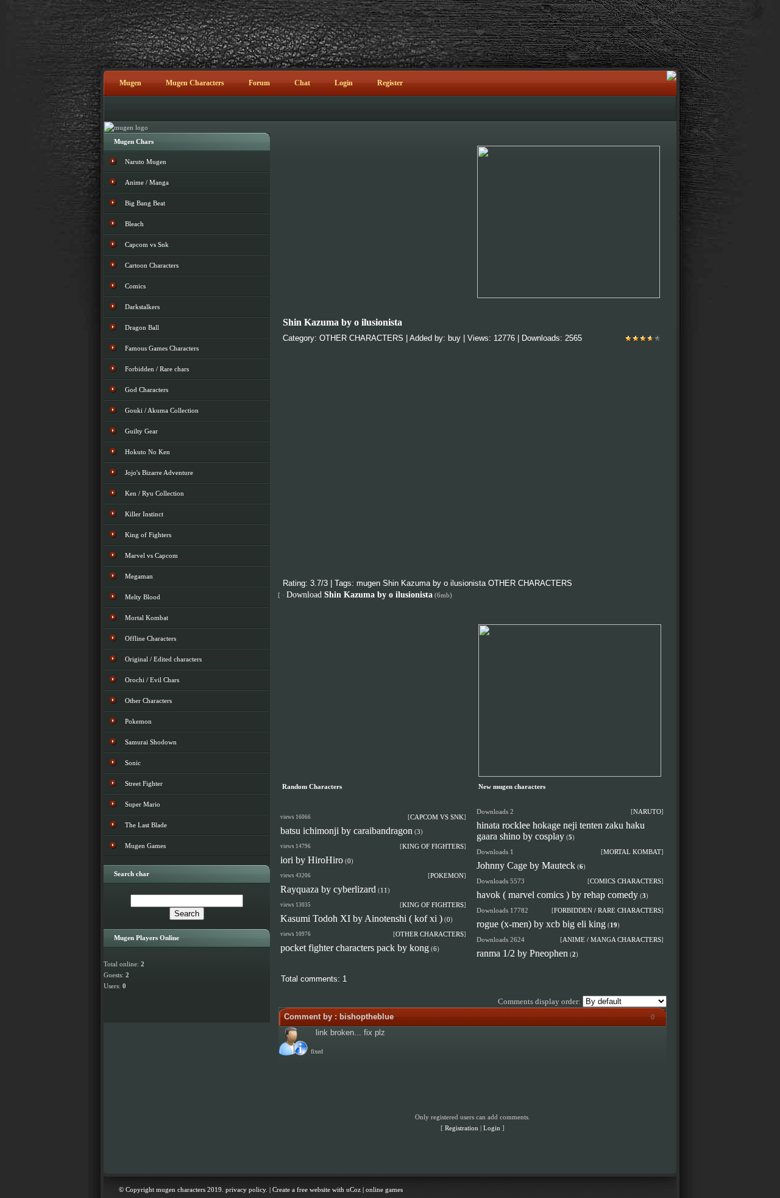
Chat (302, 83)
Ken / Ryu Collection (154, 493)
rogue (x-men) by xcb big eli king (541, 924)
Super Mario (142, 804)
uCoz (353, 1189)
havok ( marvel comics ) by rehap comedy (557, 895)
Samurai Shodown (151, 742)
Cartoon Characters (152, 265)
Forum (259, 83)
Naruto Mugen (145, 161)
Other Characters (148, 700)
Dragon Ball (142, 327)
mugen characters (180, 1189)
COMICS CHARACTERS (625, 881)
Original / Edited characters (163, 659)
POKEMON (447, 875)
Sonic (133, 762)
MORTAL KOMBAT (632, 851)
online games (384, 1189)
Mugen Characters (195, 83)
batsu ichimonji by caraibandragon (346, 830)
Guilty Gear (141, 431)
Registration (461, 1128)
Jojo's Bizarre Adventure (159, 472)
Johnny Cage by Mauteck (526, 865)
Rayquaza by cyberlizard (328, 889)
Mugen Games (145, 845)
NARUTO (647, 811)
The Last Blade (146, 825)
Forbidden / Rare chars (157, 369)
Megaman (139, 576)
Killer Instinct (144, 514)
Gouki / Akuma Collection (162, 410)
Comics (135, 286)
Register (390, 83)
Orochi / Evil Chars (152, 679)
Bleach (134, 223)
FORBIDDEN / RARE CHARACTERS (607, 910)
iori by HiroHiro (311, 860)
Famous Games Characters (162, 348)
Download (359, 594)
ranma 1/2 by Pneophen (522, 953)
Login (344, 83)
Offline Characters (150, 638)
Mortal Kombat (146, 617)
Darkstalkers (142, 306)
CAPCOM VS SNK (437, 817)
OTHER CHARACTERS (361, 338)
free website (313, 1189)
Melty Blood (142, 597)
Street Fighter (144, 783)
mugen (368, 583)
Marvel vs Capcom (151, 555)
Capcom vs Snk (147, 244)
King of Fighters (148, 534)
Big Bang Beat (145, 203)
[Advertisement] (373, 700)
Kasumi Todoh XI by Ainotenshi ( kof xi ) (361, 918)
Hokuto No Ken (147, 451)
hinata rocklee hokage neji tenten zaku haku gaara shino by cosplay (561, 830)
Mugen (130, 83)
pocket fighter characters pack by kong (354, 948)
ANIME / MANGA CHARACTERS (611, 939)
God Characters (146, 389)
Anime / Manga (147, 182)
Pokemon (138, 721)
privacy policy (245, 1189)
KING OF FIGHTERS (433, 846)
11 (384, 890)
